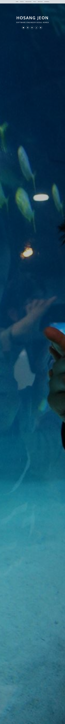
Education (40, 1)
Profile (22, 1)
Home (17, 1)
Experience (46, 1)
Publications (28, 1)
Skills (34, 1)
